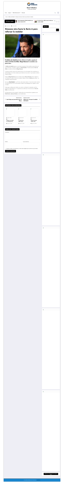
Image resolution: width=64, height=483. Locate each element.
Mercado (23, 12)
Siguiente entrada (27, 97)
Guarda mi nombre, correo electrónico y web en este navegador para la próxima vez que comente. (22, 148)
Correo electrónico (26, 141)
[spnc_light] (58, 13)
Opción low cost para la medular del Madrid (31, 100)
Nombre (6, 141)
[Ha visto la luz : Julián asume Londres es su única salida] (22, 112)
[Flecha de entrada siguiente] (39, 99)
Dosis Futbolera (32, 8)
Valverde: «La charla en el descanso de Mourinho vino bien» (10, 121)
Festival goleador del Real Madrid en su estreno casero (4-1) (21, 21)
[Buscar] (55, 13)
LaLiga (9, 12)
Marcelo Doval (8, 25)
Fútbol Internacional (16, 12)
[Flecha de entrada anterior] (5, 99)
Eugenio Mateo (9, 117)
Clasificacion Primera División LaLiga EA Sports (50, 474)
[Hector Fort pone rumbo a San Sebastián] (34, 112)
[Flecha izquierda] (56, 21)
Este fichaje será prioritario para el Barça (14, 100)
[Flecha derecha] (58, 21)
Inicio (6, 12)
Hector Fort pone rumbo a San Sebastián (34, 121)
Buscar (46, 26)
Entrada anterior (19, 97)
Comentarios (7, 132)
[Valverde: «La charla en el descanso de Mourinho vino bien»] (10, 112)
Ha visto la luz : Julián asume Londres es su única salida (41, 21)
